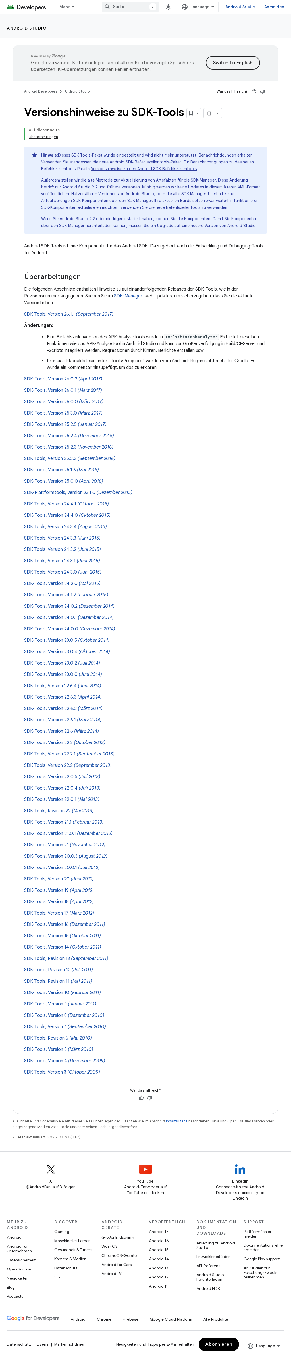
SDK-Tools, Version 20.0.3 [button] (65, 856)
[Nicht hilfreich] (262, 91)
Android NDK (208, 1288)
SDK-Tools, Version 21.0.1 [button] (68, 833)
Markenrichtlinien (70, 1344)
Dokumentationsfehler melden (263, 1247)
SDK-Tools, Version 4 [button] (64, 1061)
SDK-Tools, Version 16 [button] (64, 924)
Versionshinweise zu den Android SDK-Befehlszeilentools (144, 168)
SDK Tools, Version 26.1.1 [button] (68, 314)
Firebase (130, 1319)
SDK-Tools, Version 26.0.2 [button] (63, 379)
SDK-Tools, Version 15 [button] (62, 936)
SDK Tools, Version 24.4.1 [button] (66, 504)
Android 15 (159, 1249)
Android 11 (158, 1286)
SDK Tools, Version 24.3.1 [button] (62, 561)
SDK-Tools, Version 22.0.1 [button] (61, 799)
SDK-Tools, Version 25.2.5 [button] (65, 424)
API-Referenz (208, 1265)
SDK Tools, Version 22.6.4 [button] (62, 686)
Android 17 (159, 1231)
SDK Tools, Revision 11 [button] (58, 981)
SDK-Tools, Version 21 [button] (64, 845)
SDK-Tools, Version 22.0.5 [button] (62, 777)
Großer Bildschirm (117, 1237)
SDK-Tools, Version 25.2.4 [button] (69, 436)
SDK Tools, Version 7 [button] (65, 1027)
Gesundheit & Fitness (73, 1249)
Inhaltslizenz (177, 1121)
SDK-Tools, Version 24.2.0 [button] (62, 583)
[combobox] (130, 7)
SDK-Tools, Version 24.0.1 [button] (69, 617)
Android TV (111, 1273)
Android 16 (159, 1240)
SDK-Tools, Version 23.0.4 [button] (67, 652)
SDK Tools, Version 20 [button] (59, 879)
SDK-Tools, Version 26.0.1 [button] (63, 390)
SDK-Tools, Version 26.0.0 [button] (63, 402)
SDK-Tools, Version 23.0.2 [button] (62, 663)
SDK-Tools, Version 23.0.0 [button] (63, 674)
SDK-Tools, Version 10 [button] (62, 992)
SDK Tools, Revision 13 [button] (66, 958)
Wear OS (109, 1246)
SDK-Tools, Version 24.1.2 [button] (66, 595)
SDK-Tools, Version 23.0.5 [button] (67, 640)
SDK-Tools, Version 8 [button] (64, 1015)
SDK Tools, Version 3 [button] (62, 1072)
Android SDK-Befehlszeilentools (139, 161)
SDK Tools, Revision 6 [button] (58, 1038)
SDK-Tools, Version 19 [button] (59, 890)
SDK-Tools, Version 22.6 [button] (61, 731)
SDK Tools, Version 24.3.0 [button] (62, 572)
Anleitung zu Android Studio (215, 1245)
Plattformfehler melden (257, 1234)
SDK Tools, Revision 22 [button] (59, 811)
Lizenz (43, 1344)
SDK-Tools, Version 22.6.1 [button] (63, 720)
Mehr (64, 6)
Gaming (61, 1231)
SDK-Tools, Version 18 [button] (59, 902)
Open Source (19, 1269)
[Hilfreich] (254, 91)
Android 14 (159, 1258)
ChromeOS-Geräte (119, 1255)
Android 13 (158, 1267)
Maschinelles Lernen (72, 1240)
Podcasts (15, 1296)
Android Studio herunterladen (210, 1277)
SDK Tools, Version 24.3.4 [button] (65, 527)
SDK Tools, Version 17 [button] (59, 913)
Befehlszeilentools (183, 207)
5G (57, 1277)
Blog (11, 1287)
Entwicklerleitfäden (213, 1256)
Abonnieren (218, 1344)
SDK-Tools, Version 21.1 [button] (64, 822)
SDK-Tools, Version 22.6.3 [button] (63, 697)
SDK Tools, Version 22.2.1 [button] (69, 754)
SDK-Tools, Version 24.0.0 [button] (69, 629)
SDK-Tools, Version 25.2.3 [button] (68, 447)
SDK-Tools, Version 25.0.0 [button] (63, 481)
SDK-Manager (128, 296)
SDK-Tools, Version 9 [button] (60, 1004)
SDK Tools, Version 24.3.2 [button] (62, 549)
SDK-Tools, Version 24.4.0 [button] (67, 515)
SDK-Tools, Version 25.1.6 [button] (61, 470)
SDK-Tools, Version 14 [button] (62, 947)
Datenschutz (66, 1267)
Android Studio (240, 6)
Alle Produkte (215, 1319)
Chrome (104, 1319)
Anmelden (274, 6)
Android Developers (40, 91)
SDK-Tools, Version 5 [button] (58, 1049)
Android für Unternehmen (19, 1248)
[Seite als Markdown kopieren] (209, 113)
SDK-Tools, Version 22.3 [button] (64, 742)
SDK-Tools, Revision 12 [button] (58, 970)
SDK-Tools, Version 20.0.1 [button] (62, 867)
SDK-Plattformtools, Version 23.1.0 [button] (78, 492)
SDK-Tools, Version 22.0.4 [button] (62, 788)
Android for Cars (116, 1264)
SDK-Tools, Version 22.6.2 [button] (63, 708)
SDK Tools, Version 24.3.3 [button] (62, 538)
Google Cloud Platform (171, 1319)
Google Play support (262, 1258)
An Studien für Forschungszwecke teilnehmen (261, 1272)
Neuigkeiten (18, 1278)
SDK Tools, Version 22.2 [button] (68, 765)
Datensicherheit (21, 1260)
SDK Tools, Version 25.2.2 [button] (69, 458)
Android (14, 1237)
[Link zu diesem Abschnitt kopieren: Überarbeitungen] (86, 277)
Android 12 (159, 1277)
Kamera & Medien (70, 1258)
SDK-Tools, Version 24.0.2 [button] (69, 606)
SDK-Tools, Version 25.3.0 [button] (63, 413)
